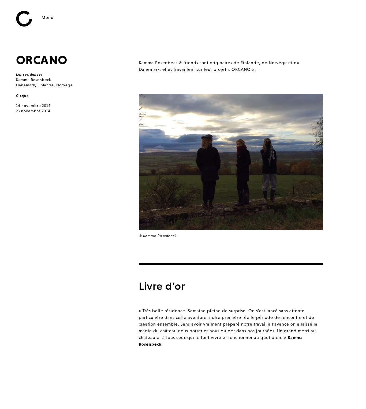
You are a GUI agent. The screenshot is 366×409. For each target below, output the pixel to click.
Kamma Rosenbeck (33, 80)
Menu (48, 17)
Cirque (22, 96)
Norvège (64, 85)
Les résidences (29, 74)
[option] (231, 168)
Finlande (46, 85)
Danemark (25, 85)
